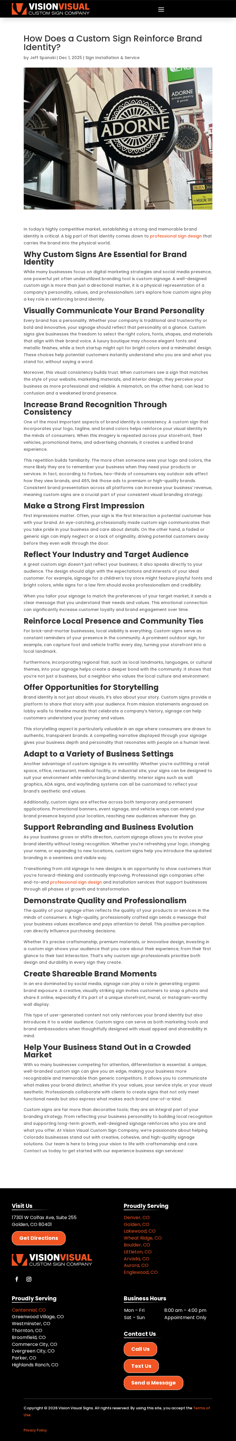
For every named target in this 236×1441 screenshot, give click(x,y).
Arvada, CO (136, 1258)
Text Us (141, 1366)
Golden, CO (136, 1224)
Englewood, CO (141, 1272)
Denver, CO (137, 1217)
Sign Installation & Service (112, 58)
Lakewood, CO (140, 1231)
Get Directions (38, 1238)
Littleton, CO (138, 1251)
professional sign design (176, 236)
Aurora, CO (136, 1265)
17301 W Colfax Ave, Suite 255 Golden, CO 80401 (44, 1221)
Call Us (140, 1349)
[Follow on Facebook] (17, 1279)
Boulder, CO (137, 1245)
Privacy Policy (35, 1430)
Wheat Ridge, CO (143, 1238)
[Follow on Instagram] (29, 1279)
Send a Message (153, 1382)
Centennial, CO (29, 1310)
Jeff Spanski (43, 58)
